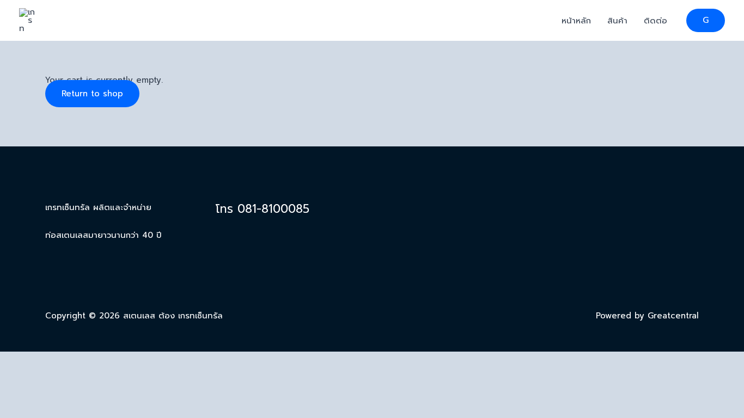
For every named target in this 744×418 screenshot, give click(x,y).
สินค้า (617, 21)
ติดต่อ (655, 21)
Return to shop (92, 94)
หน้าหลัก (576, 21)
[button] (705, 20)
